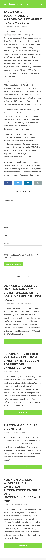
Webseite (7, 243)
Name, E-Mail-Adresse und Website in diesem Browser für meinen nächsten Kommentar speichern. (21, 255)
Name (6, 227)
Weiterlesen (23, 341)
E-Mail (6, 235)
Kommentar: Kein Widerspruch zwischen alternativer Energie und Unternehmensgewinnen (22, 490)
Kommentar (8, 201)
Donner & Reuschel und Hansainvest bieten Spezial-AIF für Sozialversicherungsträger (22, 293)
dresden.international (16, 4)
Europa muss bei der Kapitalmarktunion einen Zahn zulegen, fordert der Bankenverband (22, 361)
